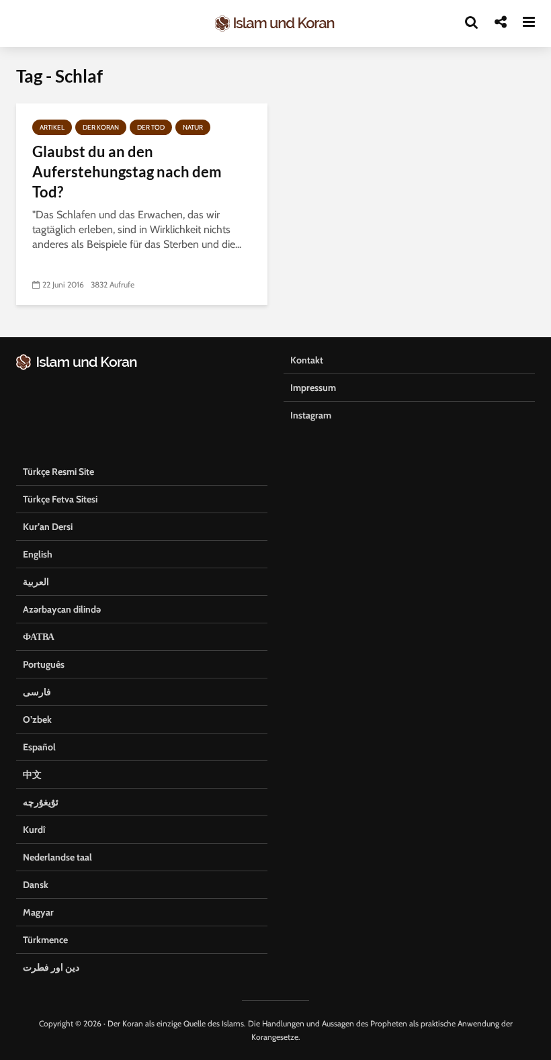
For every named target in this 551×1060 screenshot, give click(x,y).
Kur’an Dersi (48, 527)
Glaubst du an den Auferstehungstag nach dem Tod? (127, 171)
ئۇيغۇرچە (40, 802)
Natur (193, 127)
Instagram (310, 415)
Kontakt (306, 360)
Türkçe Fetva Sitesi (60, 499)
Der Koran (101, 127)
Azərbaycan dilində (62, 609)
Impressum (313, 388)
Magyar (38, 912)
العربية (36, 582)
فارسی (37, 692)
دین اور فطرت (51, 967)
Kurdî (34, 830)
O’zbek (37, 719)
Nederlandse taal (57, 857)
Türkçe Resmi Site (58, 472)
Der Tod (151, 127)
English (37, 554)
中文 (32, 774)
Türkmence (45, 940)
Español (39, 747)
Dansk (35, 885)
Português (44, 664)
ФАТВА (38, 637)
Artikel (52, 127)
